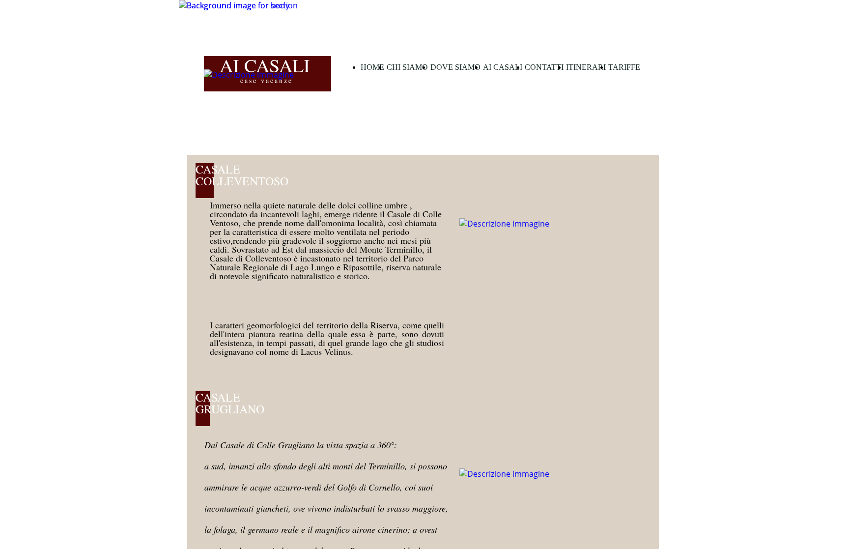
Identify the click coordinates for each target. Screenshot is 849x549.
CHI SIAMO (407, 67)
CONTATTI (544, 67)
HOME (372, 67)
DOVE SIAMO (455, 67)
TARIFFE (624, 67)
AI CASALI (502, 67)
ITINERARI (586, 67)
